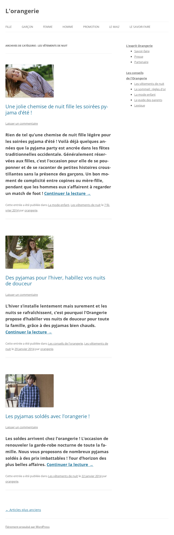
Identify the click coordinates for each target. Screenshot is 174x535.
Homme (68, 27)
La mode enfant (58, 205)
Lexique (139, 105)
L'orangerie (22, 11)
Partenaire (141, 62)
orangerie (30, 210)
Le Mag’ (114, 27)
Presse (138, 56)
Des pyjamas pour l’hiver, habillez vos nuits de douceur (55, 280)
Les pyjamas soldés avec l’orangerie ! (47, 416)
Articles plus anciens (23, 510)
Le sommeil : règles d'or (150, 89)
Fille (8, 27)
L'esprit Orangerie (139, 46)
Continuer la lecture (67, 193)
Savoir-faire (142, 51)
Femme (48, 27)
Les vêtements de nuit (86, 205)
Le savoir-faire (140, 27)
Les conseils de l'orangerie (65, 343)
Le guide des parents (148, 100)
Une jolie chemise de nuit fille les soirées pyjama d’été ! (56, 109)
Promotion (91, 27)
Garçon (27, 27)
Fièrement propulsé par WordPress (27, 527)
